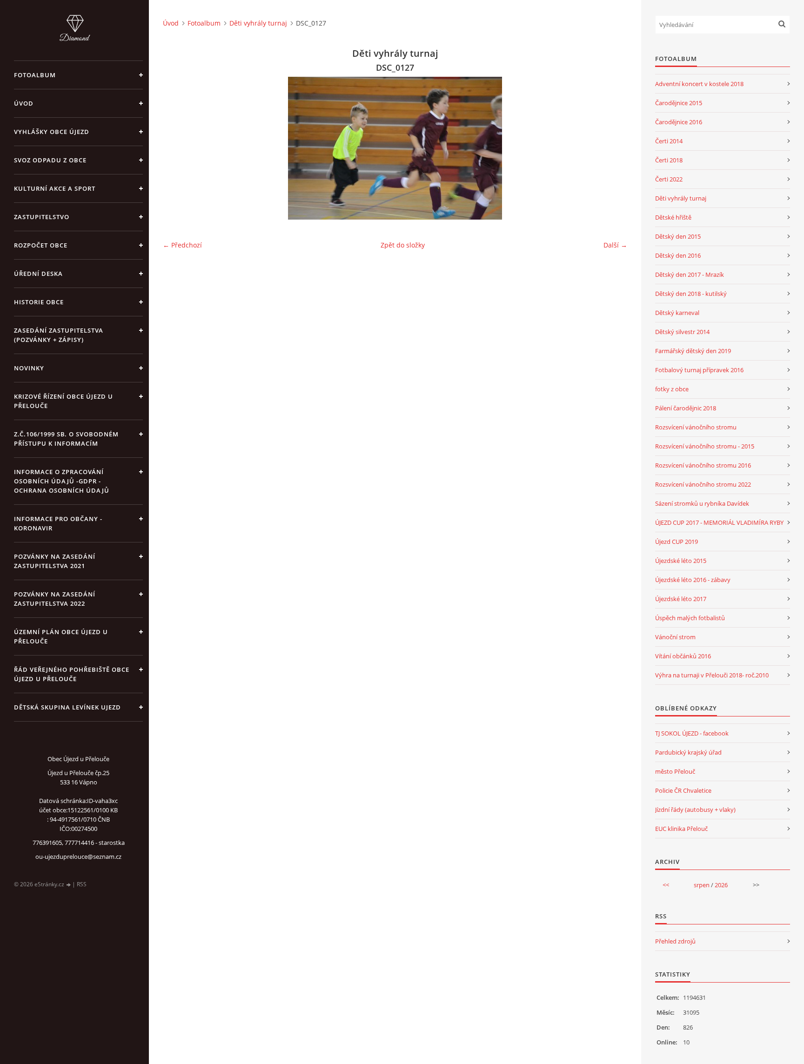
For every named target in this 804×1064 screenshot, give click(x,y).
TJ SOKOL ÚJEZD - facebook (692, 733)
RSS (82, 884)
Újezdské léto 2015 (680, 560)
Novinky (29, 368)
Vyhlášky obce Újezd (51, 131)
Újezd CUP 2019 (676, 541)
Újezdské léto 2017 (680, 599)
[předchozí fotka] (178, 148)
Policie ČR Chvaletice (683, 790)
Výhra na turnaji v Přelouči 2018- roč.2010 (712, 675)
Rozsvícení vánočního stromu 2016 (703, 465)
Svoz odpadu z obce (50, 160)
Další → (615, 245)
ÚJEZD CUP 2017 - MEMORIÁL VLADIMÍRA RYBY (719, 522)
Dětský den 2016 (678, 255)
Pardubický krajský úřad (688, 752)
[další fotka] (612, 148)
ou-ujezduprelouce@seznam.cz (78, 856)
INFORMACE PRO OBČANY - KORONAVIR (58, 523)
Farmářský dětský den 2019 (693, 351)
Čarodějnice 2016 (678, 122)
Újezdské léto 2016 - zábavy (692, 579)
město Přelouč (675, 771)
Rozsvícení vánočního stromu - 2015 (704, 446)
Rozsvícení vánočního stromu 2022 (703, 484)
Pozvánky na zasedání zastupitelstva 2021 (54, 561)
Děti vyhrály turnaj (258, 23)
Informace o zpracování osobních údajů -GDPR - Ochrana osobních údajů (61, 481)
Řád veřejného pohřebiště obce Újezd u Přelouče (71, 674)
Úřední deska (38, 273)
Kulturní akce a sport (54, 188)
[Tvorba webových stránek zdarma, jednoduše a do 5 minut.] (69, 884)
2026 (721, 885)
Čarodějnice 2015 (678, 103)
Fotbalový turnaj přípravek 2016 (699, 370)
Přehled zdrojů (675, 941)
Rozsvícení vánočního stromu (696, 427)
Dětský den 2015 (678, 236)
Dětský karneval (677, 312)
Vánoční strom (675, 637)
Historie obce (39, 302)
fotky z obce (672, 389)
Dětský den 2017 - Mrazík (689, 274)
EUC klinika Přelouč (681, 828)
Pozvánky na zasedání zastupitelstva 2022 (54, 599)
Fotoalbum (35, 75)
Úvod (24, 103)
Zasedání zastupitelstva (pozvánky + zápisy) (58, 335)
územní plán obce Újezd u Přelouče (61, 636)
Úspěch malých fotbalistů (690, 618)
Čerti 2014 (669, 141)
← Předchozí (182, 245)
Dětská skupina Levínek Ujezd (67, 707)
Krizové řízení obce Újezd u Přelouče (63, 401)
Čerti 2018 (669, 160)
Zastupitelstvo (41, 217)
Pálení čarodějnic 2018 (685, 408)
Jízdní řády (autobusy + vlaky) (695, 809)
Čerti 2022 (669, 179)
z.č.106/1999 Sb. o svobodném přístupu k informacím (66, 439)
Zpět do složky (403, 245)
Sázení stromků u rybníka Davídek (702, 503)
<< (666, 885)
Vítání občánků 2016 (683, 656)
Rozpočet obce (40, 245)
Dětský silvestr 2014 (682, 332)
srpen (702, 885)
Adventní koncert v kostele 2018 (699, 84)
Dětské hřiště (673, 217)
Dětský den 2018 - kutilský (691, 293)
